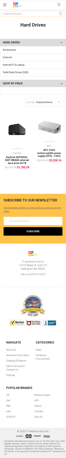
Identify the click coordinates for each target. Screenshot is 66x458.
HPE (36, 400)
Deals (39, 349)
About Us (11, 349)
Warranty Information (17, 355)
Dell (8, 400)
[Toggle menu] (4, 4)
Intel (8, 411)
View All (38, 416)
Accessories (9, 49)
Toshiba (38, 411)
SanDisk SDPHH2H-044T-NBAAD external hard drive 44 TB (17, 160)
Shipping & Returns (16, 360)
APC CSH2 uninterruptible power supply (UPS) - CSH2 (49, 153)
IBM (8, 406)
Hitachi (38, 406)
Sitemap (10, 375)
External (7, 57)
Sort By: (31, 102)
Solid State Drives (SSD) (15, 72)
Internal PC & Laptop (14, 64)
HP (7, 395)
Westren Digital (42, 395)
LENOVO (10, 416)
